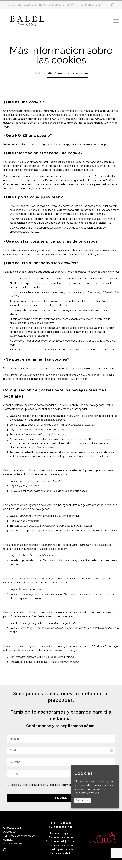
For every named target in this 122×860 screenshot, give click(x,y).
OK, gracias (82, 800)
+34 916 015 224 (92, 4)
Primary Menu (116, 21)
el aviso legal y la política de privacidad (54, 784)
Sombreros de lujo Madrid (61, 841)
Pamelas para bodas (61, 837)
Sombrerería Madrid (61, 853)
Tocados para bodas (61, 845)
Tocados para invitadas (61, 849)
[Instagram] (112, 4)
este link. (96, 793)
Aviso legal (9, 831)
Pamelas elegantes (61, 833)
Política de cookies (14, 843)
